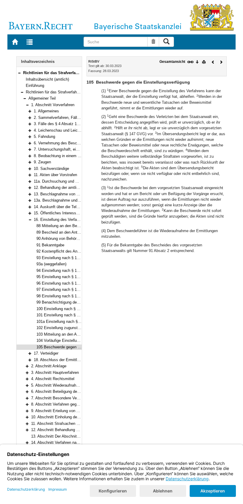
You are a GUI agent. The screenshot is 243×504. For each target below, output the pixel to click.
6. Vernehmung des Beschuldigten (63, 143)
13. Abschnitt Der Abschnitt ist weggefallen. (68, 436)
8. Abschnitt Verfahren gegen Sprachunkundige (71, 404)
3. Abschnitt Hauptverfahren (55, 372)
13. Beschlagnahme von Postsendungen (68, 194)
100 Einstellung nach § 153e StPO (66, 309)
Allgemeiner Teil (42, 98)
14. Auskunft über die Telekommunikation (69, 207)
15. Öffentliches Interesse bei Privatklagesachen (75, 213)
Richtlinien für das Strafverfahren (54, 92)
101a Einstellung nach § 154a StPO (67, 321)
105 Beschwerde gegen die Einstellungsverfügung (79, 347)
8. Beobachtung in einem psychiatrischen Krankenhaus (81, 156)
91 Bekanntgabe (50, 245)
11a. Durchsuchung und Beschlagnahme (68, 181)
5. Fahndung (44, 136)
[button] (19, 73)
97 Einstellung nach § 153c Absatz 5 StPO (73, 289)
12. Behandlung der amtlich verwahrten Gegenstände (79, 187)
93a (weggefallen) (51, 264)
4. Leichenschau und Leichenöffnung (65, 130)
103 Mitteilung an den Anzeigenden (66, 334)
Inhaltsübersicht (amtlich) (47, 79)
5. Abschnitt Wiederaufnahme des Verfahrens (69, 385)
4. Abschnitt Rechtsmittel (52, 379)
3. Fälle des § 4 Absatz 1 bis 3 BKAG (66, 124)
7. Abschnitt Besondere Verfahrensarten (65, 398)
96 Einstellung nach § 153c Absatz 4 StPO (73, 283)
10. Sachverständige (51, 168)
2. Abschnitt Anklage (48, 366)
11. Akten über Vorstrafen (55, 175)
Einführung (35, 85)
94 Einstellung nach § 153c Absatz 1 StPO (73, 270)
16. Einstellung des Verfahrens (60, 219)
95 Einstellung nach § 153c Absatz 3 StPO (73, 277)
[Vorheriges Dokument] (213, 61)
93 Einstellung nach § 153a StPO (65, 258)
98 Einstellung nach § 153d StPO (65, 296)
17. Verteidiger (46, 353)
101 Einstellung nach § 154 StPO (65, 315)
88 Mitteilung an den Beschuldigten (66, 226)
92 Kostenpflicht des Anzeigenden (65, 251)
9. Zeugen (42, 162)
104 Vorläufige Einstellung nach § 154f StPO (74, 340)
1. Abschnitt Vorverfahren (52, 105)
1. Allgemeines (46, 111)
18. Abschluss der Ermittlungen (60, 360)
